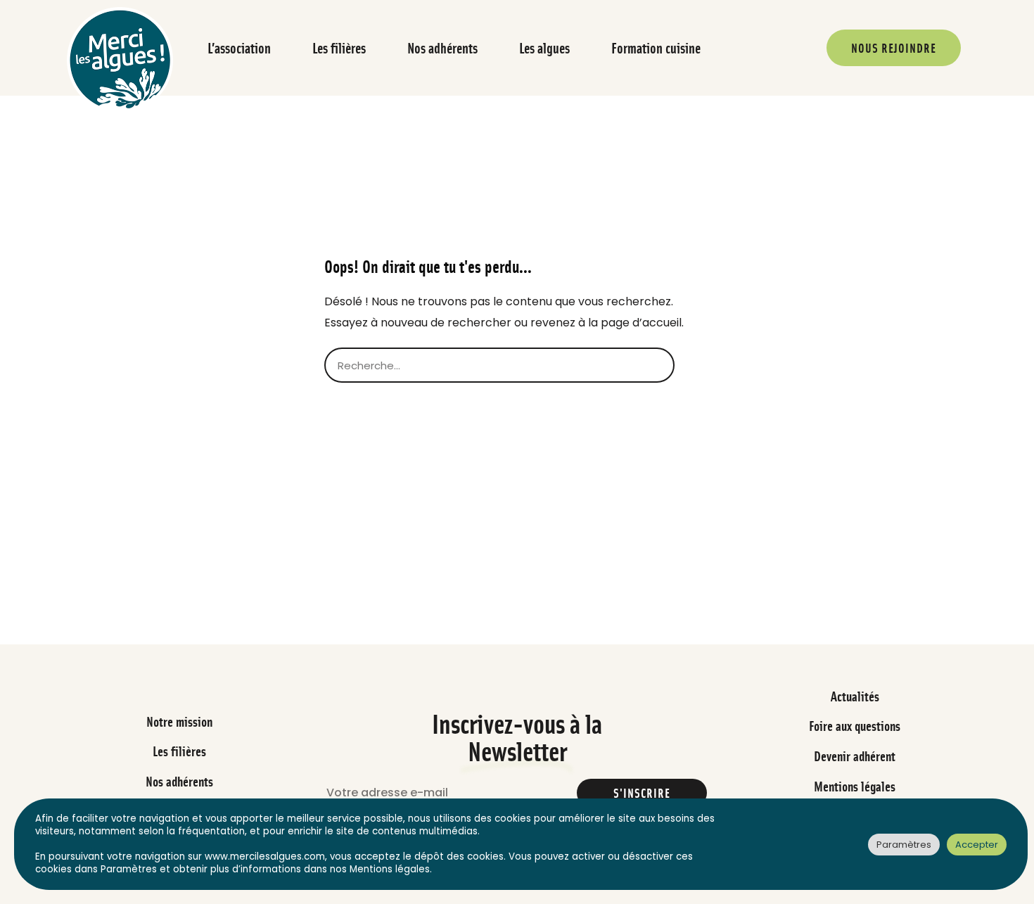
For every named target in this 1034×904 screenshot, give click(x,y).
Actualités (855, 696)
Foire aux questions (854, 725)
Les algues (544, 48)
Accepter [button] (976, 844)
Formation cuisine (656, 48)
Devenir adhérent (854, 756)
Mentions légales (854, 786)
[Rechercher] (692, 365)
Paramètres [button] (903, 844)
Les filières (339, 48)
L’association (239, 48)
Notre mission (179, 721)
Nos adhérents (442, 48)
